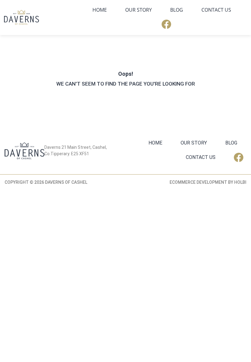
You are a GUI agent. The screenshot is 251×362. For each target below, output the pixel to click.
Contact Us (216, 9)
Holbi (240, 182)
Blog (176, 9)
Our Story (138, 9)
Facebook (166, 24)
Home (99, 9)
